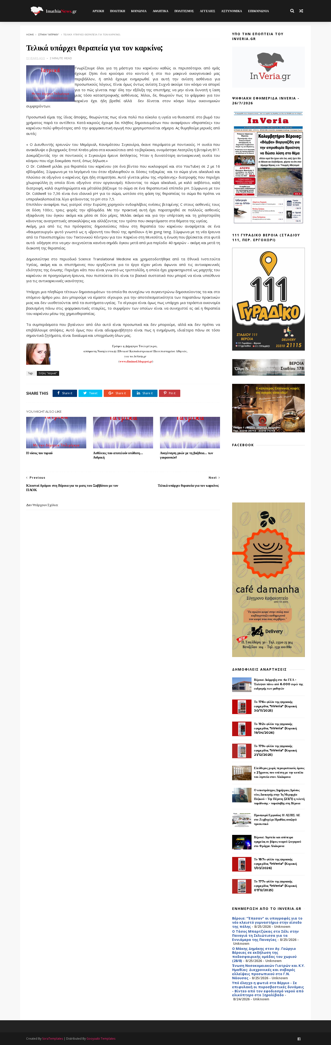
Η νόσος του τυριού (39, 453)
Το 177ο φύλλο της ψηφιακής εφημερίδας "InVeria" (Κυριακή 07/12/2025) (275, 885)
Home (30, 34)
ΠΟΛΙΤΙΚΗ (117, 11)
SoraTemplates (52, 1039)
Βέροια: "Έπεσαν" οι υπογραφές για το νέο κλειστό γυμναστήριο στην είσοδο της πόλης (267, 922)
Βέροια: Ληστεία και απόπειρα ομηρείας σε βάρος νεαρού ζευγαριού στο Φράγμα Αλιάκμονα (277, 841)
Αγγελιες (207, 11)
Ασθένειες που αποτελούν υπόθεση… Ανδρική (118, 455)
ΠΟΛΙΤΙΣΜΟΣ (184, 11)
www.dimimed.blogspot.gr (135, 361)
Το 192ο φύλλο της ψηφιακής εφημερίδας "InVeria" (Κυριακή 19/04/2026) (275, 728)
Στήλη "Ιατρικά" (48, 34)
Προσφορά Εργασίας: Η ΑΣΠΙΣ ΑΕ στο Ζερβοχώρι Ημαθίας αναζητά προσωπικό (277, 819)
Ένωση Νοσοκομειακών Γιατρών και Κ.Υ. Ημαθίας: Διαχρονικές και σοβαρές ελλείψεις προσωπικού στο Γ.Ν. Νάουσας (268, 971)
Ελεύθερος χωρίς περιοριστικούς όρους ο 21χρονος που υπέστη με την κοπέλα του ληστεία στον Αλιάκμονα (279, 772)
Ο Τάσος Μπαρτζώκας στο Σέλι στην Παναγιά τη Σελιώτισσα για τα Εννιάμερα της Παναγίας (265, 935)
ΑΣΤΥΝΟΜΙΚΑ (231, 11)
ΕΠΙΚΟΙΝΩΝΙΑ (258, 11)
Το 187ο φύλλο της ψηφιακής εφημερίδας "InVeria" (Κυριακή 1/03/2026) (275, 863)
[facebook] (299, 1039)
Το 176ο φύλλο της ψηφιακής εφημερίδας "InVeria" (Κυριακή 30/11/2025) (275, 706)
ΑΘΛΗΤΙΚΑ (160, 11)
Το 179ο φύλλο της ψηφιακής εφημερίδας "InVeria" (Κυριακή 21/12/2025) (275, 750)
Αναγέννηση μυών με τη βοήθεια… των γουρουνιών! (186, 455)
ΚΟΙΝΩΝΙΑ (139, 11)
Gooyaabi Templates (101, 1039)
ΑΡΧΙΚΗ (98, 11)
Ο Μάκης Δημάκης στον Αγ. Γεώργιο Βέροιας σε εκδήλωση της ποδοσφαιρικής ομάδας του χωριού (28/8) (264, 954)
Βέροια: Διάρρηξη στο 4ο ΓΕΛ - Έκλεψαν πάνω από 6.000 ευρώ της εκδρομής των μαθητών (278, 684)
